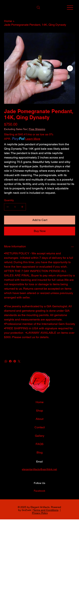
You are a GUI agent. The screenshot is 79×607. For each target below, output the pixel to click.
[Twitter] (19, 361)
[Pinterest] (15, 361)
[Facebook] (10, 361)
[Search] (38, 7)
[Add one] (22, 206)
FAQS (40, 444)
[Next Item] (70, 68)
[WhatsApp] (6, 361)
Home (40, 402)
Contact (40, 427)
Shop (39, 410)
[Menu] (70, 7)
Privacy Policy (40, 512)
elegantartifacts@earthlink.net (39, 469)
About (39, 419)
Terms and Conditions (45, 510)
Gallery (39, 435)
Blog (40, 452)
